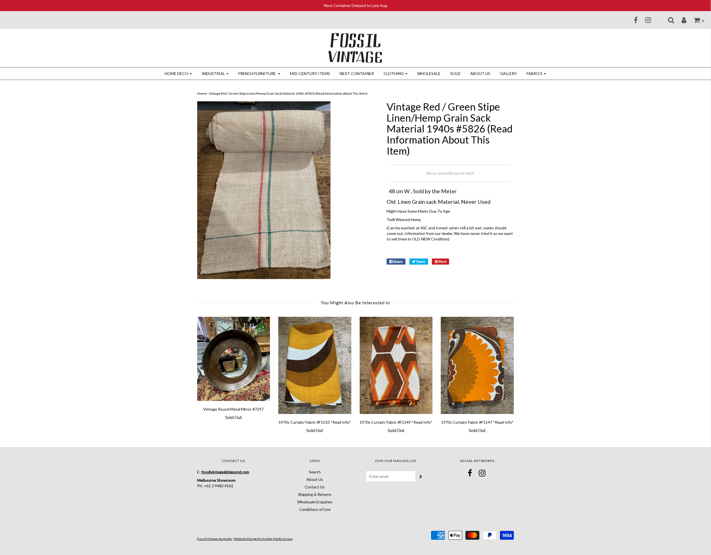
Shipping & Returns (315, 494)
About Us (480, 73)
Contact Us (315, 486)
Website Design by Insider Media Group (263, 539)
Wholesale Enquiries (314, 501)
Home (202, 93)
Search (315, 471)
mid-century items (310, 73)
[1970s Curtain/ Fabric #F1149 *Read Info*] (396, 365)
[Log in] (680, 20)
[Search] (667, 20)
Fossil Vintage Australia (214, 539)
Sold (455, 73)
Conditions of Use (315, 509)
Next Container (357, 73)
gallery (508, 73)
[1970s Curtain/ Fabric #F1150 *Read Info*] (314, 365)
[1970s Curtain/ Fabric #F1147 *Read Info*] (477, 365)
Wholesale (428, 73)
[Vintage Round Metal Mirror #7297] (233, 359)
